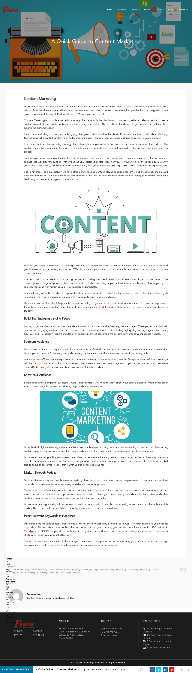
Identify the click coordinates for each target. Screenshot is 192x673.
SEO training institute (111, 307)
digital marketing (102, 570)
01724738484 (110, 636)
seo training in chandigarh (48, 573)
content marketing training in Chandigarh (74, 570)
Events (18, 635)
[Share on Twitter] (158, 669)
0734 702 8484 (111, 632)
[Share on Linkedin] (165, 669)
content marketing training (43, 570)
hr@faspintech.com (113, 629)
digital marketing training (122, 570)
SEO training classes (44, 367)
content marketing (20, 570)
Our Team (38, 635)
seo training (29, 573)
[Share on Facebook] (152, 669)
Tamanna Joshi (34, 594)
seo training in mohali (70, 573)
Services (19, 631)
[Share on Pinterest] (171, 669)
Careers (37, 631)
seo (21, 573)
